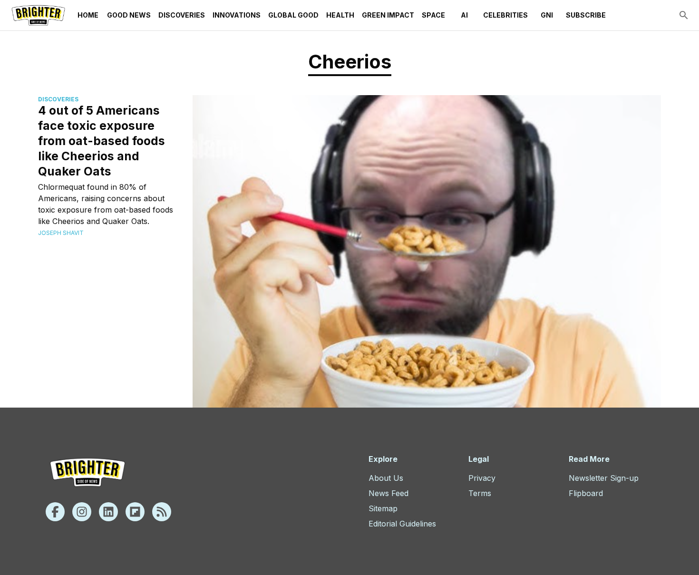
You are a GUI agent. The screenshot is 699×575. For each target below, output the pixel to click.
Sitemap (383, 508)
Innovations (237, 15)
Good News (129, 15)
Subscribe (586, 15)
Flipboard (586, 493)
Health (340, 15)
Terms (479, 493)
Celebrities (505, 15)
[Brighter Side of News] (38, 15)
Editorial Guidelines (402, 523)
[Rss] (161, 511)
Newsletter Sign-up (604, 478)
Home (88, 15)
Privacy (481, 478)
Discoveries (181, 15)
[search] (683, 15)
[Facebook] (55, 511)
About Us (386, 478)
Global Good (293, 15)
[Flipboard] (135, 511)
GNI (547, 15)
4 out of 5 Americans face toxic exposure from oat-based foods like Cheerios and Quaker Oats (101, 140)
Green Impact (388, 15)
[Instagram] (81, 511)
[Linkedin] (108, 511)
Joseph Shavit (61, 232)
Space (433, 15)
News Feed (388, 493)
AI (464, 15)
